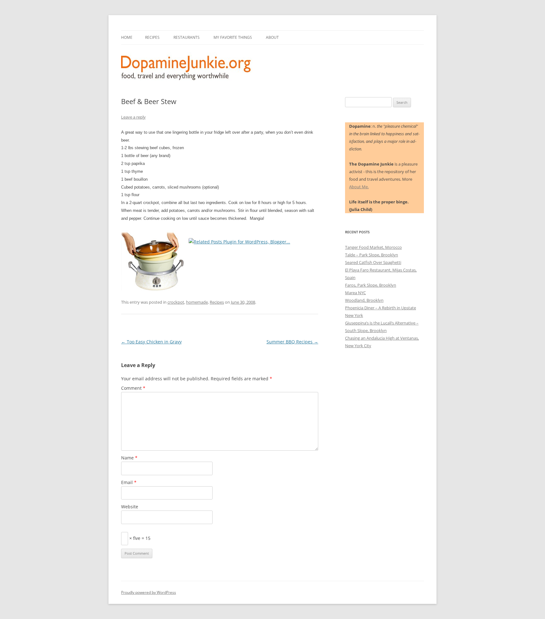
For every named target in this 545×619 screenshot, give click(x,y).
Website (129, 507)
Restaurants (186, 37)
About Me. (359, 187)
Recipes (152, 37)
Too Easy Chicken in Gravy (151, 342)
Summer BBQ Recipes (292, 342)
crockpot (175, 302)
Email (129, 482)
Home (126, 37)
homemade (197, 302)
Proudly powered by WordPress (148, 592)
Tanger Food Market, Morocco (373, 247)
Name (129, 458)
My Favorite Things (233, 37)
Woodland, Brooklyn (364, 300)
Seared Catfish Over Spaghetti (373, 262)
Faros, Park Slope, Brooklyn (370, 285)
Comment (133, 388)
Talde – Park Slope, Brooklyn (371, 255)
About (272, 37)
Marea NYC (355, 292)
